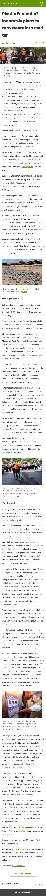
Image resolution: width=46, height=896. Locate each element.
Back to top (39, 885)
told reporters (27, 166)
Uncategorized (18, 866)
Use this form (20, 849)
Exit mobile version (23, 892)
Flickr (24, 292)
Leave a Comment (23, 874)
